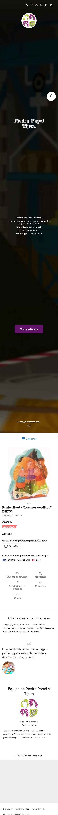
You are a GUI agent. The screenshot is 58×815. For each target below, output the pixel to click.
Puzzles (18, 515)
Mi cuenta (40, 576)
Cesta (17, 598)
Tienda (6, 515)
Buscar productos (17, 576)
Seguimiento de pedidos (17, 587)
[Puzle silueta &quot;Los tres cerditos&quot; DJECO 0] (29, 474)
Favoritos (40, 586)
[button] (12, 546)
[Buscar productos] (51, 96)
